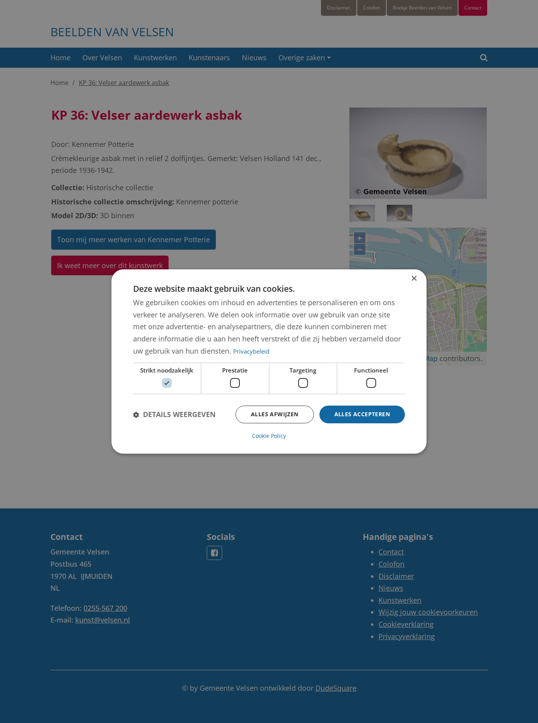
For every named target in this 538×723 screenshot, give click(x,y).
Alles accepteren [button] (362, 414)
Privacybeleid (251, 351)
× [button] (414, 279)
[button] (174, 414)
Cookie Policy (269, 435)
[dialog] (269, 361)
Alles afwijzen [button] (275, 414)
